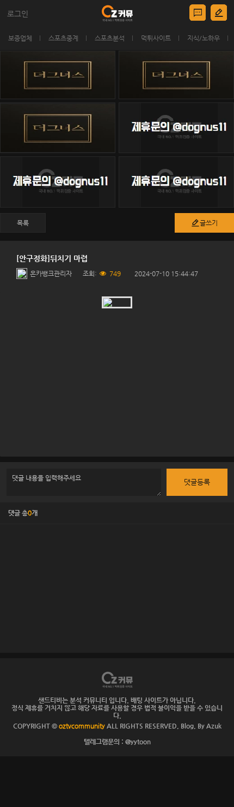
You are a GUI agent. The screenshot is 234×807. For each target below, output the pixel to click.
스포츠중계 (63, 38)
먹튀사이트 (156, 38)
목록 (23, 223)
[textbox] (117, 374)
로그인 (17, 13)
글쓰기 (209, 223)
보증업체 (20, 38)
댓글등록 (197, 482)
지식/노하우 (203, 38)
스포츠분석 (110, 38)
